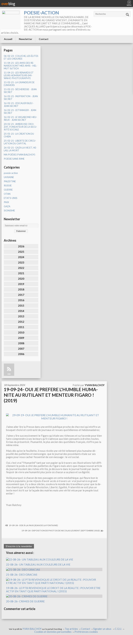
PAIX (6, 202)
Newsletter (25, 39)
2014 (21, 310)
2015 (21, 305)
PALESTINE (10, 181)
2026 (21, 246)
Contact (43, 39)
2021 (21, 273)
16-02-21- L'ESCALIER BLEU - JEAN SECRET (19, 104)
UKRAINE (9, 177)
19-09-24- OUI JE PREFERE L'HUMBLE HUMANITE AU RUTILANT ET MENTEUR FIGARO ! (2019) (51, 395)
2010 (21, 332)
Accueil (8, 39)
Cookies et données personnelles (53, 631)
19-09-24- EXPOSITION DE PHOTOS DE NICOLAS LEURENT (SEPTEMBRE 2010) (60, 530)
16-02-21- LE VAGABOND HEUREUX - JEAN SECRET (20, 118)
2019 (21, 284)
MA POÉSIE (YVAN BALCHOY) (19, 154)
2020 (21, 278)
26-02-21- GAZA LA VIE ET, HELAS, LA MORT (20, 149)
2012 (21, 321)
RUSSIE (8, 185)
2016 (21, 300)
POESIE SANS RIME (14, 158)
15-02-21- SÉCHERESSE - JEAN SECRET (20, 90)
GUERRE (8, 189)
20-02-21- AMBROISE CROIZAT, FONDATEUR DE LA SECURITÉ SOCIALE (20, 127)
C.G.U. (118, 628)
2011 (21, 327)
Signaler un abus (102, 628)
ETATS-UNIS (10, 198)
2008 (21, 343)
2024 (21, 257)
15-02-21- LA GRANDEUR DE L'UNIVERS (19, 83)
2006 (21, 354)
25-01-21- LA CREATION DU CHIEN (19, 135)
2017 (21, 294)
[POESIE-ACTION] (10, 19)
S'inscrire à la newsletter (19, 546)
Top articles (71, 628)
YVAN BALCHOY (32, 628)
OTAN (7, 193)
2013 (21, 316)
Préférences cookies (86, 631)
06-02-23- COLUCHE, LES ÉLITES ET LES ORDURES (21, 57)
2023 (21, 262)
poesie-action (11, 173)
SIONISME (9, 210)
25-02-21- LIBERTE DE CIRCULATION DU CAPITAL (20, 142)
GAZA (7, 206)
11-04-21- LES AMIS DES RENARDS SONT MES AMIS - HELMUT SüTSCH (20, 65)
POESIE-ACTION (41, 12)
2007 (21, 348)
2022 (21, 267)
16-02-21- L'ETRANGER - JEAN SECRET (20, 111)
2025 (21, 251)
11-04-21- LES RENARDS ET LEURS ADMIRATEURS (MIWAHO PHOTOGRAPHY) (19, 75)
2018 (21, 289)
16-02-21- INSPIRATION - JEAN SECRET (21, 97)
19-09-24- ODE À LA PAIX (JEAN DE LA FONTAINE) (33, 525)
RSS (9, 374)
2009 (21, 337)
